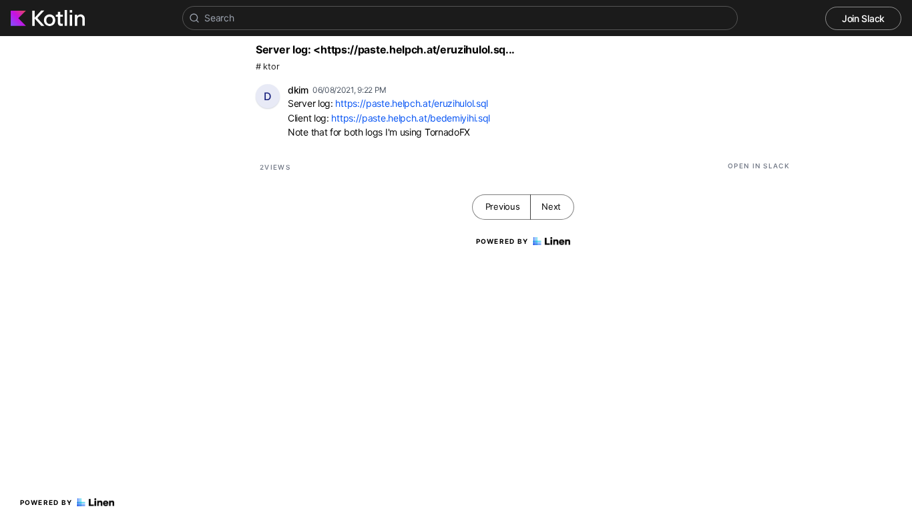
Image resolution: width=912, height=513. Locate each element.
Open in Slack (759, 166)
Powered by (46, 502)
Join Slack (863, 18)
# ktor (267, 66)
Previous (502, 206)
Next (551, 206)
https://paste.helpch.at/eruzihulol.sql (411, 103)
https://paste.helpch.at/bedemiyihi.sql (410, 118)
